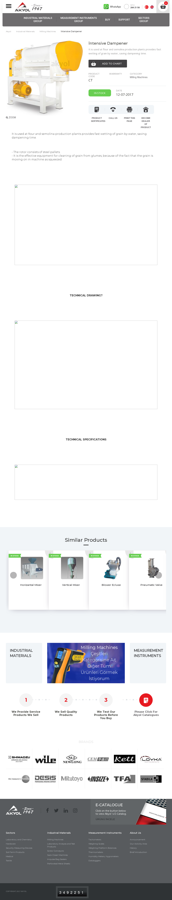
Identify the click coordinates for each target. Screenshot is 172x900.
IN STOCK (15, 556)
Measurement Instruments (105, 832)
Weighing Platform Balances (102, 848)
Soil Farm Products (15, 852)
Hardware (10, 843)
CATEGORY (136, 74)
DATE (119, 90)
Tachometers (95, 839)
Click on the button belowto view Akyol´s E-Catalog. (111, 812)
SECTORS (143, 19)
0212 (135, 6)
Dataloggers (94, 860)
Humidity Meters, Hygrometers (103, 856)
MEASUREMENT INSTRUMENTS (78, 19)
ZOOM (12, 117)
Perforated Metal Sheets (58, 863)
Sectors (10, 832)
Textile (9, 860)
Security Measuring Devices (19, 848)
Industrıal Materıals (25, 31)
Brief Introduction (138, 852)
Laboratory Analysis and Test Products (61, 845)
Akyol (8, 31)
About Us (135, 832)
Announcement (137, 839)
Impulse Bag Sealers (57, 859)
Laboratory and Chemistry (19, 839)
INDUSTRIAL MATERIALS (38, 19)
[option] (26, 583)
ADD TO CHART (112, 63)
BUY (107, 19)
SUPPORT (124, 19)
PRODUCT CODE (94, 75)
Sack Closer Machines (57, 855)
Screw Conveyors (55, 851)
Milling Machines (48, 31)
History (133, 848)
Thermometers (96, 852)
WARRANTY (115, 74)
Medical (9, 856)
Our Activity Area (138, 843)
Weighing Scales (96, 843)
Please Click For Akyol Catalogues (146, 713)
